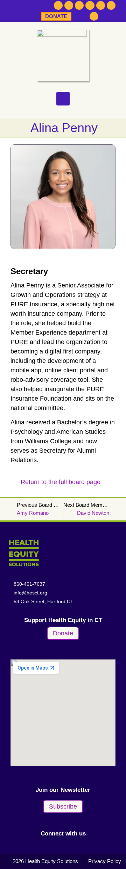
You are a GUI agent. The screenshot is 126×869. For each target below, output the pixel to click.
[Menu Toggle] (63, 98)
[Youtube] (89, 5)
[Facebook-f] (58, 5)
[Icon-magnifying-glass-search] (94, 16)
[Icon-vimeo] (100, 5)
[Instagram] (79, 5)
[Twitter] (68, 5)
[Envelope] (111, 5)
